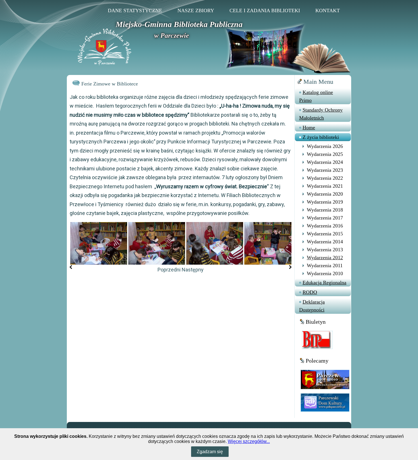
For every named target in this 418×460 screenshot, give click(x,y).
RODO (310, 292)
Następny (193, 270)
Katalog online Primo (316, 96)
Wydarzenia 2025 (325, 154)
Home (309, 127)
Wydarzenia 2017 (325, 218)
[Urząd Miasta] (325, 379)
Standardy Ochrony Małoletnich (321, 114)
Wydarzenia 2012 (325, 257)
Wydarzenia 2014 (325, 241)
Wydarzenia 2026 (325, 146)
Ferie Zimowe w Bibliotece (109, 84)
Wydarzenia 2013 (325, 249)
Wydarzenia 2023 (325, 170)
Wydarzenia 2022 (325, 178)
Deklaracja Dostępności (312, 306)
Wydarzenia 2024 (325, 162)
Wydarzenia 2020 (325, 194)
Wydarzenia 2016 (325, 226)
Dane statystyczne (135, 10)
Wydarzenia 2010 (325, 273)
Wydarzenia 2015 (325, 234)
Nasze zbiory (195, 10)
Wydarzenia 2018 (325, 210)
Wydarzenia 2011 (325, 265)
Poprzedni (169, 270)
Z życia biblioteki (321, 137)
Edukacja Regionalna (324, 282)
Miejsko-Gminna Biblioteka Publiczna (179, 24)
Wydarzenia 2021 (325, 186)
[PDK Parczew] (325, 402)
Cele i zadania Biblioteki (264, 10)
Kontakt (327, 10)
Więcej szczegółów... (249, 441)
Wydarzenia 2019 (325, 202)
